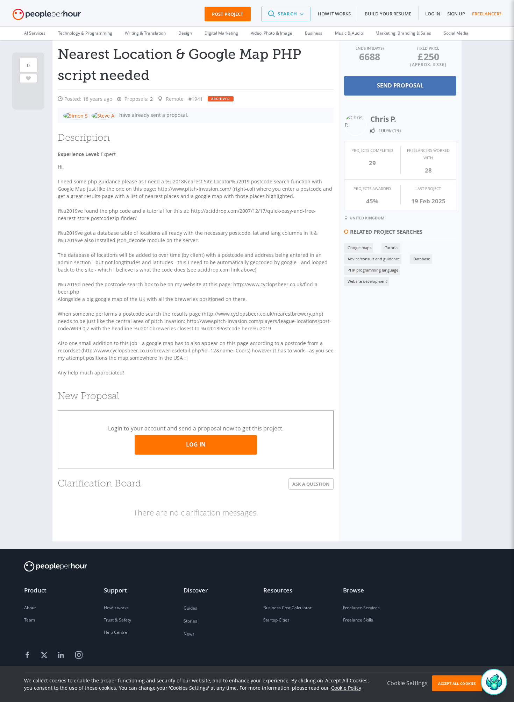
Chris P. (383, 119)
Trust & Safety (117, 620)
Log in (432, 13)
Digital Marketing (221, 33)
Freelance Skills (358, 620)
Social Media (456, 33)
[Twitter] (45, 655)
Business (313, 33)
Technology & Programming (85, 33)
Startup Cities (276, 620)
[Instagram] (78, 655)
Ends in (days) (370, 48)
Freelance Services (361, 608)
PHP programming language (373, 270)
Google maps (359, 247)
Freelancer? (486, 13)
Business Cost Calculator (287, 608)
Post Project (227, 14)
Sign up (456, 13)
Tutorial (392, 247)
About (30, 608)
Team (29, 620)
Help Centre (115, 632)
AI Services (34, 33)
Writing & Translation (145, 33)
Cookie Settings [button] (407, 683)
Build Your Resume (388, 13)
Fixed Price (428, 48)
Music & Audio (349, 33)
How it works (334, 13)
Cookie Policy (346, 688)
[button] (286, 14)
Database (421, 258)
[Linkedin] (61, 655)
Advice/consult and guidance (374, 258)
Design (185, 33)
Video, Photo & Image (271, 33)
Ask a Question (311, 484)
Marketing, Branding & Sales (403, 33)
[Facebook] (28, 655)
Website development (367, 281)
